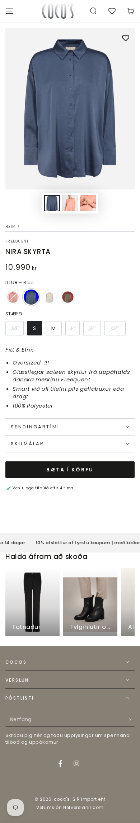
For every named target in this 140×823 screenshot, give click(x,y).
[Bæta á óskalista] (125, 39)
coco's (62, 799)
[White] (49, 297)
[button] (93, 11)
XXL (115, 328)
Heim (10, 226)
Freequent (17, 241)
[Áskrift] (130, 720)
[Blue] (31, 297)
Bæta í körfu (70, 469)
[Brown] (67, 297)
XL (92, 328)
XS (14, 328)
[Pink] (12, 297)
